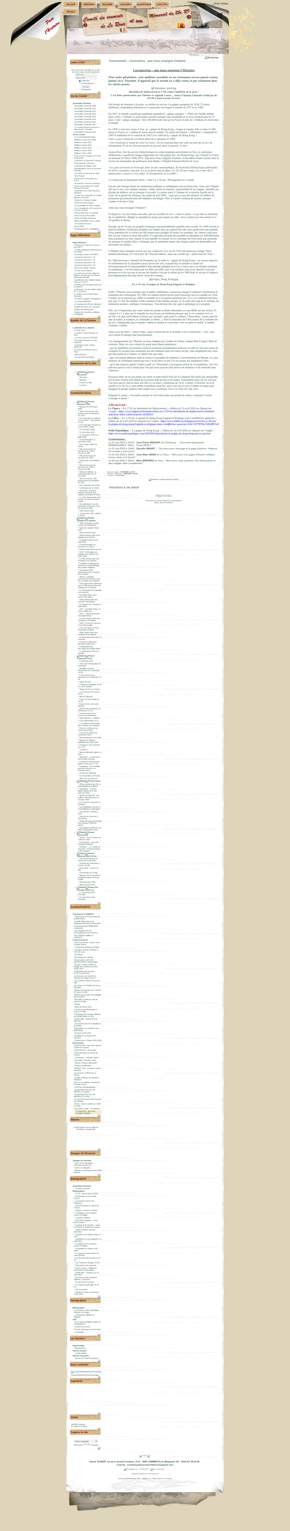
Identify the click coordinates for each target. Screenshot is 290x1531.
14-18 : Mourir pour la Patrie (87, 1194)
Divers (97, 781)
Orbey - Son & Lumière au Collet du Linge (89, 838)
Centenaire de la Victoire (89, 488)
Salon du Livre (85, 682)
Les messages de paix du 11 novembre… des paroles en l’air (89, 420)
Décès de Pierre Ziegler (84, 203)
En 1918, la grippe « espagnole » (87, 299)
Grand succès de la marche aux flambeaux (87, 714)
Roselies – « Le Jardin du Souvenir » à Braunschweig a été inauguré (89, 849)
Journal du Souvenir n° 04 (84, 265)
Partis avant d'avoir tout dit (90, 549)
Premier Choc (80, 330)
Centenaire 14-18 (84, 658)
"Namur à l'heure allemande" (85, 1063)
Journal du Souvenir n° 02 (84, 260)
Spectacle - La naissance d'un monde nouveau (89, 758)
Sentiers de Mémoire (82, 1066)
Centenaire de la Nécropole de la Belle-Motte (89, 648)
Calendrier (76, 1381)
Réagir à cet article (164, 496)
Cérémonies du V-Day (89, 873)
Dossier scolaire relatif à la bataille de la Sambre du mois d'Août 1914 (86, 967)
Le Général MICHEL (82, 301)
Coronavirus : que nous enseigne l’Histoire (88, 843)
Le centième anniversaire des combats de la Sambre (89, 724)
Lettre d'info (77, 62)
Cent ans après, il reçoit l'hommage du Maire (88, 629)
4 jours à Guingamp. (82, 1168)
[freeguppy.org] (131, 1469)
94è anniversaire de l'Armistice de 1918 (87, 457)
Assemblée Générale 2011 (85, 111)
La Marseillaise (81, 1353)
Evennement (82, 835)
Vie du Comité (78, 96)
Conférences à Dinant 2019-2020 (87, 1040)
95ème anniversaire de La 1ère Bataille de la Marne (89, 785)
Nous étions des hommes (86, 1265)
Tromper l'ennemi (83, 1188)
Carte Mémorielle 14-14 (89, 721)
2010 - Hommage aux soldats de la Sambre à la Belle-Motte (88, 554)
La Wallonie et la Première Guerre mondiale (85, 1214)
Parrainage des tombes (83, 957)
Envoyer (86, 87)
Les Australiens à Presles (90, 776)
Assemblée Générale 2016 (85, 122)
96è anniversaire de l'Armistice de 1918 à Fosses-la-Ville (87, 467)
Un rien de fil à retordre (85, 1282)
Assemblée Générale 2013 (85, 114)
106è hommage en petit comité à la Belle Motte (88, 524)
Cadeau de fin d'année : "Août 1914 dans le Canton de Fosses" (87, 1226)
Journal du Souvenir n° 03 (84, 262)
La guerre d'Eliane (83, 1218)
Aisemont (83, 377)
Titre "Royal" (79, 176)
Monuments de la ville (83, 363)
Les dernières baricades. (84, 357)
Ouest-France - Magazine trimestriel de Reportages (85, 1269)
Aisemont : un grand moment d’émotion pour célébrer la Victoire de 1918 (89, 493)
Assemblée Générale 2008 (85, 106)
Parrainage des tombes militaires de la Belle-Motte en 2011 (87, 1015)
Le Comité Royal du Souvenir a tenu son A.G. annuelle (87, 128)
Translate (94, 1445)
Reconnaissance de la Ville (90, 737)
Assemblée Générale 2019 (85, 132)
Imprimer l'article (172, 479)
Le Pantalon (79, 1332)
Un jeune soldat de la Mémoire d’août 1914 (87, 643)
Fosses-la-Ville (86, 383)
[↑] (100, 92)
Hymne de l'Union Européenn (87, 1358)
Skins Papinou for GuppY (162, 1478)
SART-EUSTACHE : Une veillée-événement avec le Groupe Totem (89, 798)
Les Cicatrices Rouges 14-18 (87, 1263)
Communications (80, 906)
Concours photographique (84, 1087)
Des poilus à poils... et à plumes (87, 1108)
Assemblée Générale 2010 (85, 109)
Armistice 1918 (83, 404)
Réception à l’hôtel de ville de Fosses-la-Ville (86, 1000)
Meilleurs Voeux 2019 (83, 148)
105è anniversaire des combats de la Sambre (88, 633)
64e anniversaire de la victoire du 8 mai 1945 (88, 860)
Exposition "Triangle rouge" (85, 1060)
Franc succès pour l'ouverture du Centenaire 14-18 (90, 677)
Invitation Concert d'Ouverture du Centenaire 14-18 (89, 670)
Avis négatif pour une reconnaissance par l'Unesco (86, 932)
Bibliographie (78, 1178)
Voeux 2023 (79, 226)
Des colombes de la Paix (90, 485)
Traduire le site (79, 1432)
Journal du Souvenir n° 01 (84, 257)
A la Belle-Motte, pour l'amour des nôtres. (87, 596)
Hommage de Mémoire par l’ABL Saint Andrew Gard (89, 829)
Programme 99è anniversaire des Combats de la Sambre (88, 572)
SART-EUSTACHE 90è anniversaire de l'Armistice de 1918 (88, 413)
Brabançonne (80, 1348)
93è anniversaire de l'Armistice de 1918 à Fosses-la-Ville (87, 451)
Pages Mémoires (80, 235)
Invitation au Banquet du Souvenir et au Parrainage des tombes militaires (88, 565)
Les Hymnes (77, 1338)
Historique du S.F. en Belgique (86, 229)
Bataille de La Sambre (83, 320)
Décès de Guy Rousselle (84, 216)
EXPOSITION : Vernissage (85, 1050)
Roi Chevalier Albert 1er (87, 888)
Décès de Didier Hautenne (85, 218)
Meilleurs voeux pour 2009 (85, 140)
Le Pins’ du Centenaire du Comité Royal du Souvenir (87, 196)
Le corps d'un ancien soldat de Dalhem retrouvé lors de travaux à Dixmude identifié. (87, 275)
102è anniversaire (87, 511)
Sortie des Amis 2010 (82, 1007)
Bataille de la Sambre (86, 521)
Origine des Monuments (84, 309)
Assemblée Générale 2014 (85, 117)
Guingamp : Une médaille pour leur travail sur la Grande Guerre (89, 768)
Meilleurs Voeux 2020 (83, 150)
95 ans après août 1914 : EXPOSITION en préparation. (86, 961)
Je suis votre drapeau (83, 271)
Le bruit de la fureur (82, 1327)
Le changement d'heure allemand (87, 304)
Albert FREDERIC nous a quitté (87, 221)
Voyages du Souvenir (82, 1153)
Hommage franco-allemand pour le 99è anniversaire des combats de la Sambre (90, 586)
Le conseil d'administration (85, 137)
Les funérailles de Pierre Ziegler (87, 205)
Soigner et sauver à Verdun (87, 1210)
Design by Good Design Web (129, 1478)
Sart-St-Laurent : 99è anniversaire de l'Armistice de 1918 (88, 481)
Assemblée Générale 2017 (85, 125)
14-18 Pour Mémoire (88, 773)
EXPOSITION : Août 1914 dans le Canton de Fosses (88, 1046)
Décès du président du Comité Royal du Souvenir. (86, 187)
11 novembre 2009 (87, 430)
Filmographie (78, 1300)
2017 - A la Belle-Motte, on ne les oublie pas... (89, 610)
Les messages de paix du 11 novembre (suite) (89, 426)
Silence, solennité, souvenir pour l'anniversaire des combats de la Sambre (89, 579)
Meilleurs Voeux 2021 (83, 153)
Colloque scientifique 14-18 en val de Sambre (89, 685)
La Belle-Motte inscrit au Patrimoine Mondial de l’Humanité (87, 922)
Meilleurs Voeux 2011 (82, 145)
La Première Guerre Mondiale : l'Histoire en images (86, 1311)
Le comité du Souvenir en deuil (86, 173)
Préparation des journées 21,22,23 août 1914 (84, 972)
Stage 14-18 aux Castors (90, 689)
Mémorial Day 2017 (87, 885)
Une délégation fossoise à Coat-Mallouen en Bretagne (89, 808)
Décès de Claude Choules (85, 268)
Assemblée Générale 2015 (85, 119)
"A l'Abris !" (84, 750)
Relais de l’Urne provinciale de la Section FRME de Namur (90, 823)
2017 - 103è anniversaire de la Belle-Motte (89, 615)
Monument (82, 375)
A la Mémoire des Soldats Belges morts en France (87, 281)
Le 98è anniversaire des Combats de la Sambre (88, 560)
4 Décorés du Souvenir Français (87, 161)
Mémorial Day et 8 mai (86, 856)
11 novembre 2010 (87, 432)
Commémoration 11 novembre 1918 (86, 441)
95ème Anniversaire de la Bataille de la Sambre (89, 536)
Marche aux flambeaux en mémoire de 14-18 (89, 710)
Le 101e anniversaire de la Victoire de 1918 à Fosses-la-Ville (89, 499)
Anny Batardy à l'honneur (84, 163)
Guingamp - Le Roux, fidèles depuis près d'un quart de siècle (87, 791)
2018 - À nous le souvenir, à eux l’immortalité (89, 624)
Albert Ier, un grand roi (89, 778)
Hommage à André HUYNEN (86, 254)
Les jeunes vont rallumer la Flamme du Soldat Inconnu (85, 977)
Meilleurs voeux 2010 (83, 142)
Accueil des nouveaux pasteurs (87, 183)
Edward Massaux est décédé (86, 213)
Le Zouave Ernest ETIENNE (85, 338)
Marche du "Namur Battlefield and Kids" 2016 (88, 741)
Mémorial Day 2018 (87, 882)
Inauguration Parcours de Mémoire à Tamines (84, 1091)
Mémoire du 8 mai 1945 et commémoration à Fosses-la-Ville (89, 877)
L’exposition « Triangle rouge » (86, 1058)
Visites (74, 1417)
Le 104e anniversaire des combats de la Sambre (89, 619)
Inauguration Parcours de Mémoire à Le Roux (84, 1095)
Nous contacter (79, 1364)
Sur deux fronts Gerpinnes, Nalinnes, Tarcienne (86, 1278)
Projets (77, 1004)
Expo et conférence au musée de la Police (88, 729)
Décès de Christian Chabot (85, 200)
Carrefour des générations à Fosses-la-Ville (85, 1011)
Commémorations (80, 392)
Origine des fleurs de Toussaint (87, 307)
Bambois (83, 380)
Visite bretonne (80, 354)
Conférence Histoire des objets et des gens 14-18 (88, 763)
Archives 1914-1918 (82, 1033)
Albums (75, 1119)
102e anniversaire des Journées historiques (88, 601)
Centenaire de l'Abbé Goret (85, 166)
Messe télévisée (86, 697)
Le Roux (83, 385)
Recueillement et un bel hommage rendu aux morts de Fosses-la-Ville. (89, 506)
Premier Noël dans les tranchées (87, 1329)
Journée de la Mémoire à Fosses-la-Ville (89, 864)
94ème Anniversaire (88, 533)
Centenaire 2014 (86, 661)
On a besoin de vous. (83, 224)
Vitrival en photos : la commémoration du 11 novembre (87, 474)
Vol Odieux (78, 955)
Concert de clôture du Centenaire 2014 (87, 734)
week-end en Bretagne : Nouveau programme (84, 1164)
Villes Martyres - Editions (90, 718)
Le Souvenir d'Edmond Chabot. (87, 947)
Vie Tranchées (81, 1289)
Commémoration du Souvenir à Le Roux (86, 546)
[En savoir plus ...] (159, 1469)
